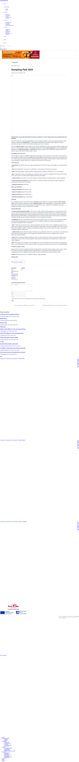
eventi (12, 279)
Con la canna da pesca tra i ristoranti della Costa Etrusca (12, 352)
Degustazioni (4, 741)
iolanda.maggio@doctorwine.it (15, 647)
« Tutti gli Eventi (14, 62)
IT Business (77, 616)
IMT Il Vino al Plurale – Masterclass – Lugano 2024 (24, 305)
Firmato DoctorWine (6, 6)
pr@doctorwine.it (16, 650)
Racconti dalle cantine (8, 33)
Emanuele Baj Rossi (4, 339)
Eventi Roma (13, 276)
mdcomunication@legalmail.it (36, 636)
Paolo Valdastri (3, 354)
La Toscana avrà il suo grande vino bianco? (9, 314)
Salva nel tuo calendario (18, 262)
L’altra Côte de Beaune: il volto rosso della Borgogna (11, 333)
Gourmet (5, 20)
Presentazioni (7, 32)
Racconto (6, 740)
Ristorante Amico (8, 24)
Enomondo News (8, 29)
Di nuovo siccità (3, 322)
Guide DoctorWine (8, 31)
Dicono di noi (7, 34)
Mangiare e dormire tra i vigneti (10, 25)
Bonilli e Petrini (3, 318)
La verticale (7, 16)
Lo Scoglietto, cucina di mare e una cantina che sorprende (12, 348)
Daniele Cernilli (3, 320)
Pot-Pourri (5, 27)
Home (5, 3)
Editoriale (6, 739)
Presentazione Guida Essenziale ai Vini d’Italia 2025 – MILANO (54, 305)
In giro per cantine (8, 15)
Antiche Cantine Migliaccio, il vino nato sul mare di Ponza (13, 329)
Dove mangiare (8, 23)
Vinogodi (2, 335)
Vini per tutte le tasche (8, 17)
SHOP (5, 39)
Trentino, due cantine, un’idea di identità (9, 337)
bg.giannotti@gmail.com (16, 649)
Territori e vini (7, 14)
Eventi (5, 36)
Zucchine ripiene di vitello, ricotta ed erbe (9, 343)
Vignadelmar (3, 331)
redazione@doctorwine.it (6, 654)
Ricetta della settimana (8, 22)
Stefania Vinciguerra (4, 316)
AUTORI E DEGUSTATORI (4, 652)
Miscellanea (7, 30)
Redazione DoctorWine (5, 345)
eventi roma (16, 279)
